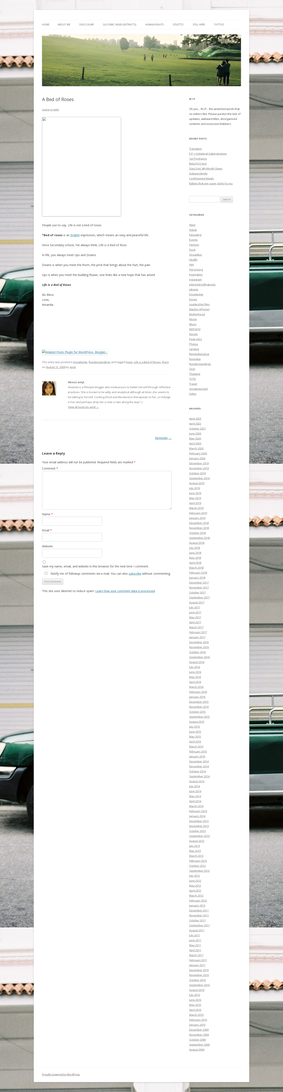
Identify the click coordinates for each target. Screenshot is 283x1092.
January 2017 (197, 637)
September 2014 (199, 776)
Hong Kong (196, 269)
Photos (193, 344)
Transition (195, 148)
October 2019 (197, 473)
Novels (193, 334)
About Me (64, 24)
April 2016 (195, 682)
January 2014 (197, 816)
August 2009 (196, 1049)
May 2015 (195, 736)
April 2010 (195, 1010)
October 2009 (197, 1039)
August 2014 (196, 781)
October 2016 (197, 652)
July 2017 (194, 607)
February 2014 (198, 811)
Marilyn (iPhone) (199, 309)
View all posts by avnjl (83, 407)
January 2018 (197, 577)
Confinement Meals (201, 178)
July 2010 (194, 995)
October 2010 (197, 980)
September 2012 (199, 871)
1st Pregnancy (198, 158)
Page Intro (195, 339)
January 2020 (197, 458)
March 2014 (196, 806)
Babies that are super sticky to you (211, 183)
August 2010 (196, 990)
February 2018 (198, 572)
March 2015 (196, 746)
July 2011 (194, 935)
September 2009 (199, 1044)
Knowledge (80, 362)
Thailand (194, 374)
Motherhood (197, 314)
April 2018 (195, 563)
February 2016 (198, 692)
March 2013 (196, 856)
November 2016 (199, 647)
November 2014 (199, 766)
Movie (193, 319)
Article (193, 230)
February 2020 (198, 453)
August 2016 (196, 662)
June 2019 (195, 493)
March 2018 (196, 567)
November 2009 (199, 1035)
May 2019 (195, 498)
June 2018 (195, 553)
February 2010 (198, 1020)
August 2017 (196, 602)
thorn (165, 362)
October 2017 (197, 592)
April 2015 (195, 741)
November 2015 (199, 707)
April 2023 (195, 418)
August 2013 (196, 841)
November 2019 (199, 468)
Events (193, 240)
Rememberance (199, 354)
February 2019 (198, 513)
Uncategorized (198, 389)
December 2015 (199, 702)
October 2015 (197, 712)
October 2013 (197, 831)
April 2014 (195, 801)
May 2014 (195, 796)
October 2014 (197, 771)
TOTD (192, 379)
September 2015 (199, 717)
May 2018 (195, 558)
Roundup (195, 359)
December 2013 (199, 821)
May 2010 (195, 1005)
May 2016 (195, 677)
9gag (192, 225)
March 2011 (196, 955)
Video (192, 394)
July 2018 (194, 548)
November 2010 (199, 975)
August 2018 (196, 543)
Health (193, 259)
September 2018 (199, 538)
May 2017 (195, 617)
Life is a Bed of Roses (147, 362)
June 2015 (195, 731)
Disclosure (86, 24)
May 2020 (195, 438)
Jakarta (193, 289)
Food (192, 250)
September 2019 (199, 478)
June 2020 (195, 433)
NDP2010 (194, 329)
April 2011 (195, 950)
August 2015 (196, 722)
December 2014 (199, 761)
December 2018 (199, 523)
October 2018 (197, 533)
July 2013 (194, 846)
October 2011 (197, 920)
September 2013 (199, 836)
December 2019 (199, 463)
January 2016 (197, 697)
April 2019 (195, 503)
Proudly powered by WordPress (61, 1074)
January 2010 (197, 1025)
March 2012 (196, 895)
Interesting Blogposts (202, 284)
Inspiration (196, 274)
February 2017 (198, 632)
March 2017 (196, 627)
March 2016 (196, 687)
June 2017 (195, 612)
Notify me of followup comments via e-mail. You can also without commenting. (110, 573)
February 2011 (198, 960)
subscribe (135, 573)
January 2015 (197, 756)
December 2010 (199, 970)
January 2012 (197, 905)
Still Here (199, 24)
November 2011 (199, 915)
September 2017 (199, 597)
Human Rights (154, 24)
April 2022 (195, 423)
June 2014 (195, 791)
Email (47, 530)
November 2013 (199, 826)
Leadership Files (199, 304)
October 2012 (197, 866)
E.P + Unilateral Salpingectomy (208, 153)
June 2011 (195, 940)
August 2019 (196, 483)
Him (191, 264)
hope (129, 362)
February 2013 (198, 861)
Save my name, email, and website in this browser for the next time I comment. (95, 566)
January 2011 (197, 965)
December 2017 (199, 582)
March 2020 (196, 448)
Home (45, 24)
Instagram (195, 279)
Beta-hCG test (198, 163)
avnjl (73, 367)
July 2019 (194, 488)
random (194, 349)
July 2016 (194, 667)
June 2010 (195, 1000)
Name (47, 514)
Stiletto (178, 24)
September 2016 (199, 657)
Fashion (194, 245)
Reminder (163, 438)
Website (47, 546)
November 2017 (199, 587)
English (75, 235)
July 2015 (194, 726)
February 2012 (198, 900)
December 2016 (199, 642)
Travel (193, 384)
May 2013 (195, 851)
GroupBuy (195, 254)
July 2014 (194, 786)
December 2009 (199, 1030)
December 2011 (199, 910)
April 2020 (195, 443)
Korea (193, 299)
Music (192, 324)
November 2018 (199, 528)
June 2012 (195, 881)
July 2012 (194, 876)
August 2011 (196, 930)
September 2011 (199, 925)
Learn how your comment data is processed (125, 591)
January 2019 (197, 518)
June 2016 (195, 672)
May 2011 (195, 945)
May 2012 (195, 885)
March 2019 (196, 508)
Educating (195, 235)
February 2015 (198, 751)
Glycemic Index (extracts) (119, 24)
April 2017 (195, 622)
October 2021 (197, 428)
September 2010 (199, 985)
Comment (50, 468)
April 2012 (195, 890)
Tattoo (219, 24)
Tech (192, 369)
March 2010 (196, 1015)
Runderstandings (99, 362)
